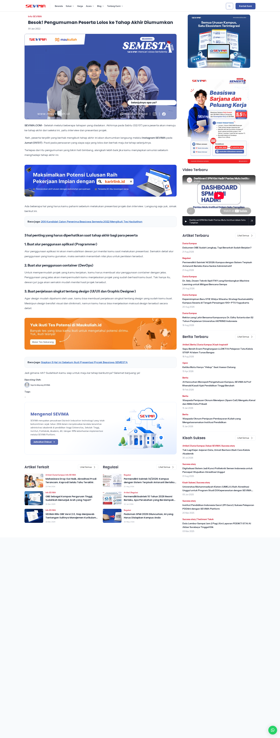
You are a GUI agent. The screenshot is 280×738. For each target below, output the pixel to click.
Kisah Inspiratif (220, 344)
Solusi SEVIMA (213, 446)
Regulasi (127, 475)
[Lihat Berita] (33, 481)
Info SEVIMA (35, 16)
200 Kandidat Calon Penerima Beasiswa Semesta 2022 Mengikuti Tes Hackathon (91, 221)
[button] (272, 730)
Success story (228, 446)
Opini (185, 363)
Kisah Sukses (188, 482)
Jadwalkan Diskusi (42, 441)
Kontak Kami (245, 6)
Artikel (48, 475)
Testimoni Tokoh (205, 519)
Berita (193, 344)
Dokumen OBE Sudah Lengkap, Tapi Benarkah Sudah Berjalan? (216, 247)
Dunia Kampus (58, 475)
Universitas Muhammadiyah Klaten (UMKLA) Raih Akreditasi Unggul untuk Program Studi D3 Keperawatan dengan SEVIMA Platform (216, 490)
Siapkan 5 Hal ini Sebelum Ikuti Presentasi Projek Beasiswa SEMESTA (84, 362)
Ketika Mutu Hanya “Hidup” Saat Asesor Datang (209, 367)
